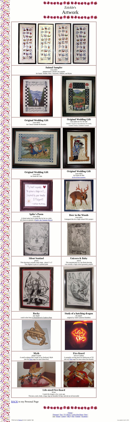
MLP (68, 416)
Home (70, 413)
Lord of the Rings (77, 414)
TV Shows (67, 414)
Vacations (84, 416)
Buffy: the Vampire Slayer (43, 220)
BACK (14, 401)
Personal (56, 414)
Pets (73, 416)
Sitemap (20, 420)
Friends (77, 416)
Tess (61, 414)
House (58, 416)
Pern (30, 359)
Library (63, 416)
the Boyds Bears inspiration (78, 177)
